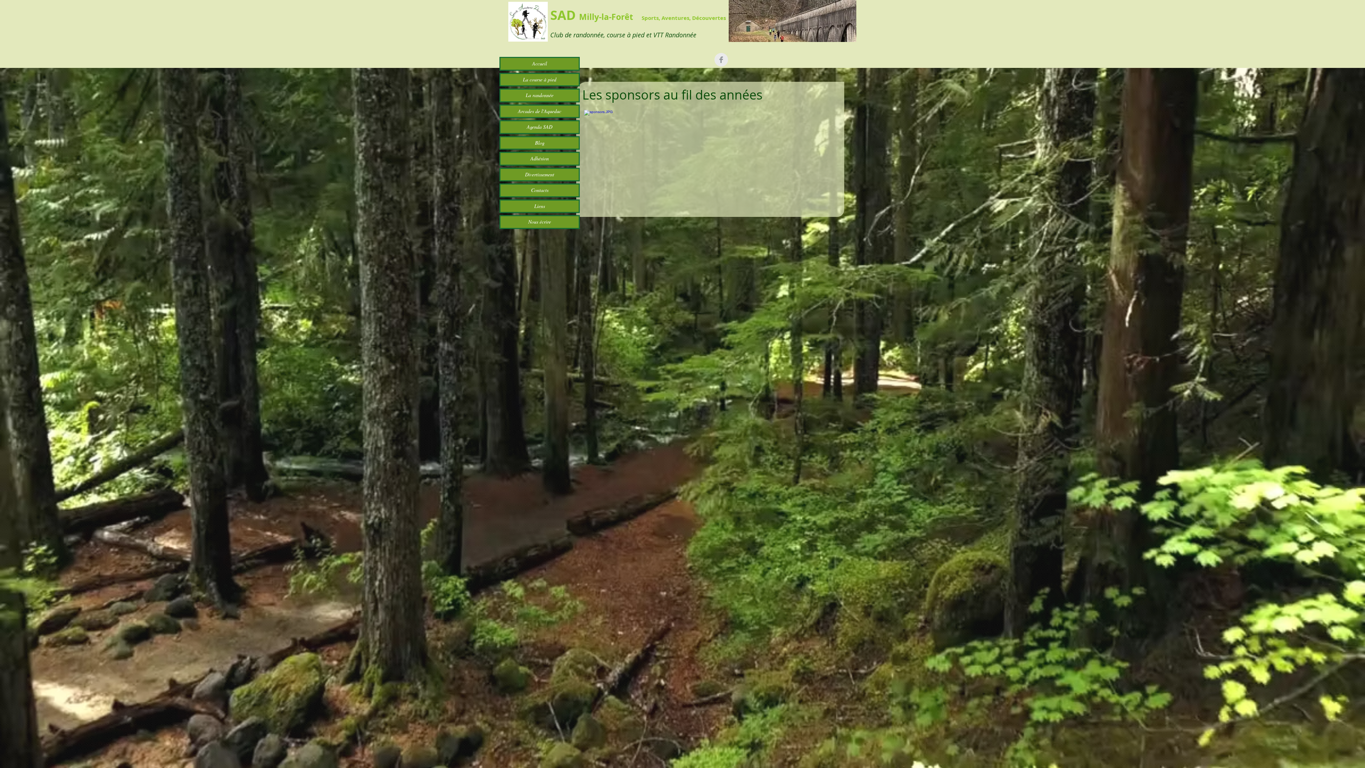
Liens (539, 206)
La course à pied (539, 79)
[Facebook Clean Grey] (721, 59)
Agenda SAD (539, 126)
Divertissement (539, 174)
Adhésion (539, 158)
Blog (540, 142)
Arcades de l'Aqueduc (539, 111)
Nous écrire (539, 221)
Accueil (539, 63)
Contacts (539, 190)
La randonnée (539, 95)
